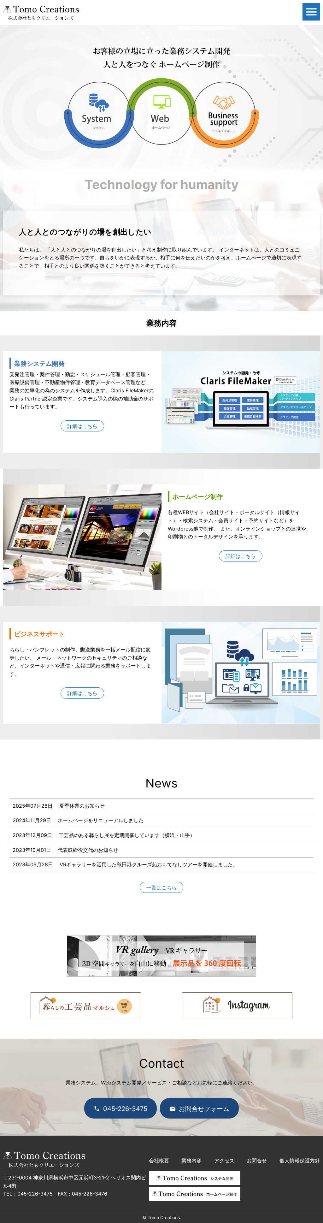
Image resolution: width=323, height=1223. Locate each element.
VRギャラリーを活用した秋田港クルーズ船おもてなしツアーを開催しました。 (149, 864)
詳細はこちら (82, 426)
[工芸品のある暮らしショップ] (86, 1014)
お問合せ (257, 1160)
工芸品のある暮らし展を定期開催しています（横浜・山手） (127, 835)
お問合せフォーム (204, 1109)
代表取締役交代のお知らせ (88, 850)
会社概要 (159, 1160)
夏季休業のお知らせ (82, 806)
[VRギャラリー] (161, 972)
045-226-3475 (125, 1109)
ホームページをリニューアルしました (101, 820)
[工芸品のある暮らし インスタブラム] (237, 1014)
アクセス (224, 1160)
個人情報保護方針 (299, 1160)
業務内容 (191, 1160)
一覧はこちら (161, 887)
